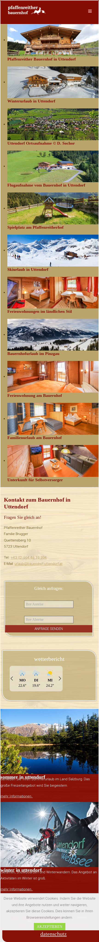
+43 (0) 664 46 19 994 (29, 557)
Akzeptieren (49, 926)
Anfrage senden (49, 629)
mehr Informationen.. (16, 796)
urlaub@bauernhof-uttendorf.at (38, 564)
